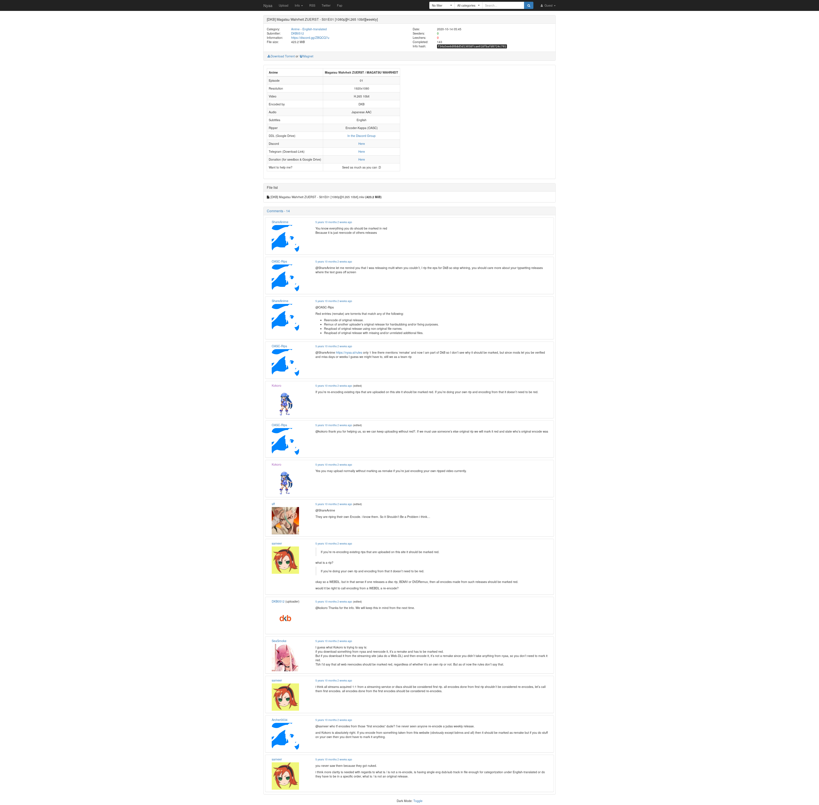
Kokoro (276, 385)
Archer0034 (280, 720)
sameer (277, 543)
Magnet (308, 56)
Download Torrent (283, 56)
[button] (442, 5)
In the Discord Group (361, 136)
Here (361, 143)
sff (273, 504)
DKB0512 (297, 33)
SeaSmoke (279, 641)
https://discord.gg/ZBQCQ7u (310, 37)
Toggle (418, 801)
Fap (339, 5)
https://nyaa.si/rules (349, 352)
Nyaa (267, 5)
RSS (312, 5)
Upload (283, 5)
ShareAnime (280, 222)
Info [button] (298, 5)
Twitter (326, 5)
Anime (295, 29)
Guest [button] (548, 5)
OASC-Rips (279, 261)
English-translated (314, 29)
